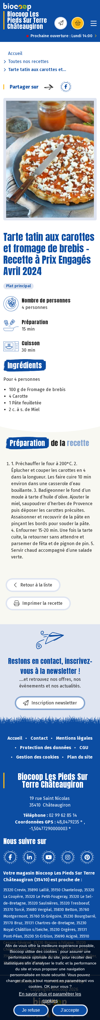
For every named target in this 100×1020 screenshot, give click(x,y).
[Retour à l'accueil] (17, 7)
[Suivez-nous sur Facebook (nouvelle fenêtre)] (10, 857)
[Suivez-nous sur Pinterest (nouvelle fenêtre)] (87, 857)
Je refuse (31, 1010)
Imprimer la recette (42, 603)
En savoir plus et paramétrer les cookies (50, 997)
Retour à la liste (36, 585)
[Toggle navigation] (94, 25)
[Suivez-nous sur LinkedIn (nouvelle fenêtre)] (29, 857)
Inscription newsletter (54, 703)
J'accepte (70, 1010)
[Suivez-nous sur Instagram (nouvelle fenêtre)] (68, 857)
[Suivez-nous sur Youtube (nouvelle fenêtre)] (49, 857)
